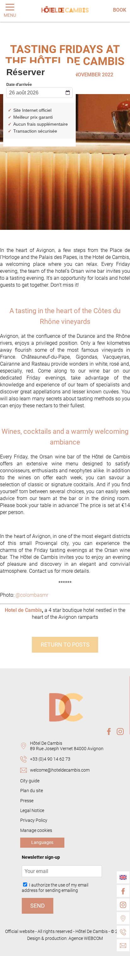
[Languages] (123, 877)
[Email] (123, 945)
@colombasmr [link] (31, 595)
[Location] (123, 918)
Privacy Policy (33, 820)
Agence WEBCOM (85, 938)
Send (37, 906)
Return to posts (65, 645)
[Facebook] (123, 891)
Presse (26, 801)
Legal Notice (32, 810)
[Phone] (123, 932)
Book (119, 10)
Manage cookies (36, 830)
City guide (29, 781)
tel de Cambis (26, 610)
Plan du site (31, 790)
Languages (42, 842)
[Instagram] (123, 905)
